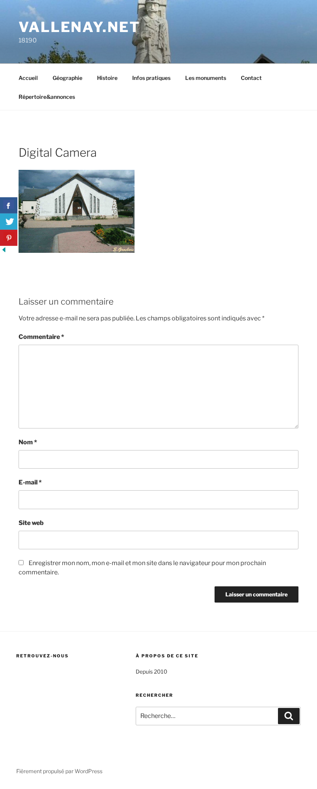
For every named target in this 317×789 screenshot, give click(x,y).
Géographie (67, 77)
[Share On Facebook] (8, 205)
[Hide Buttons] (4, 251)
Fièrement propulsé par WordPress (59, 771)
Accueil (28, 77)
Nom (28, 442)
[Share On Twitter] (8, 221)
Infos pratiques (151, 77)
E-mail (30, 482)
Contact (251, 77)
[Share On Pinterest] (8, 238)
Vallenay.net (79, 27)
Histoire (107, 77)
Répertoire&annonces (47, 96)
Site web (31, 523)
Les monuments (205, 77)
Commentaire (41, 336)
